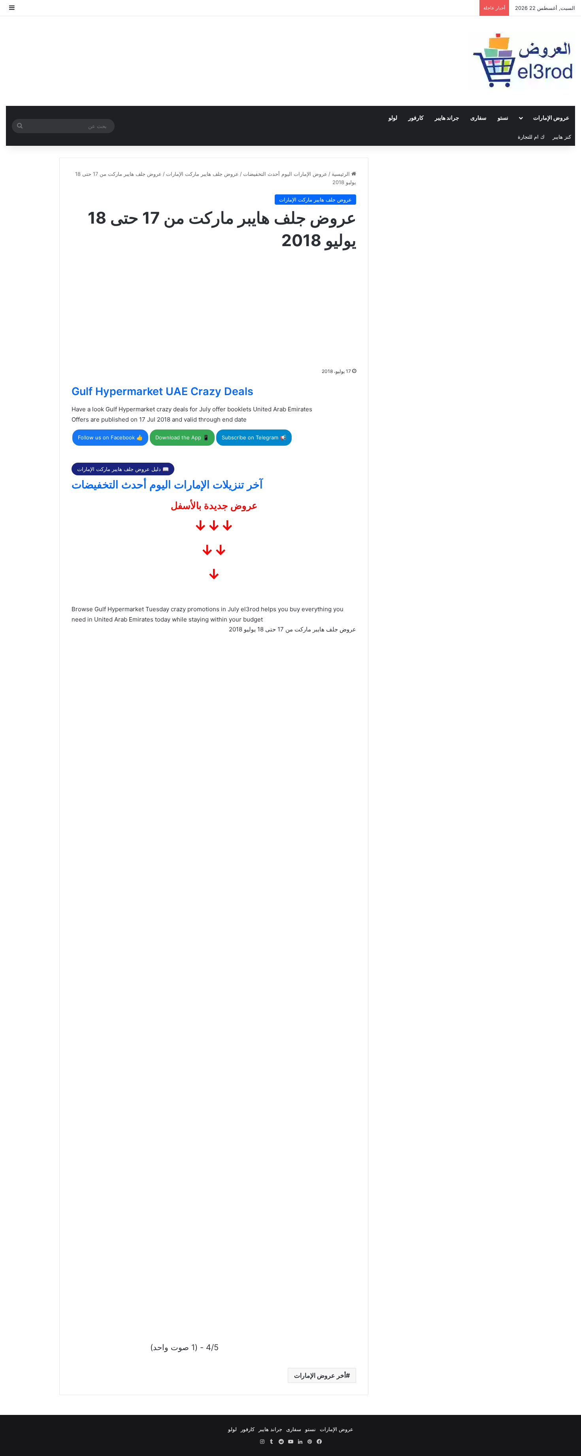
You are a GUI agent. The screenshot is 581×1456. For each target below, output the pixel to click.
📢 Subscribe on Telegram (254, 437)
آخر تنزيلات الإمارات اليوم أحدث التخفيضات (167, 484)
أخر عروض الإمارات (320, 1375)
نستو (503, 117)
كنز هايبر (562, 137)
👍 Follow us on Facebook (110, 437)
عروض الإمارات (551, 117)
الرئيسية (341, 174)
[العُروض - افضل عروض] (521, 61)
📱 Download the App (182, 437)
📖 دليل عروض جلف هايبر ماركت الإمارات (123, 469)
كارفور (416, 117)
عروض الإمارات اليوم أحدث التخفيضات (285, 174)
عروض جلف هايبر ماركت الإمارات (202, 174)
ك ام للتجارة (531, 137)
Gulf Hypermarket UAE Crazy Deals (162, 391)
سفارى (478, 117)
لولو (393, 117)
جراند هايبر (447, 117)
